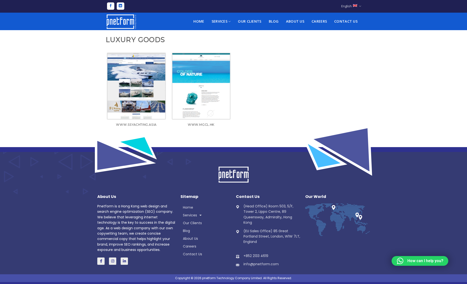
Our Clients (249, 21)
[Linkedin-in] (124, 261)
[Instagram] (112, 261)
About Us (295, 21)
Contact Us (346, 21)
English (346, 6)
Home (198, 21)
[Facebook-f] (101, 261)
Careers (319, 21)
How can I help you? (425, 260)
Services (219, 21)
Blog (274, 21)
